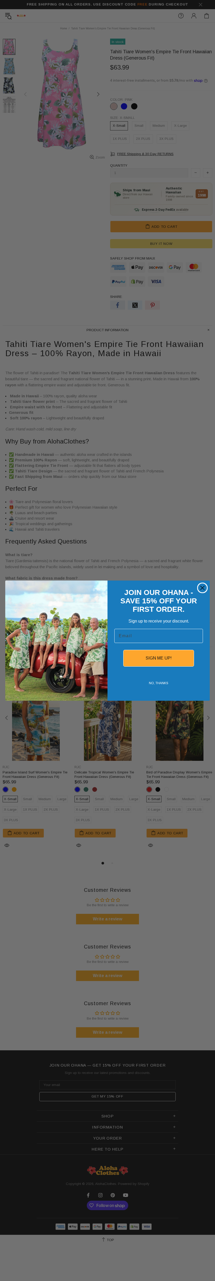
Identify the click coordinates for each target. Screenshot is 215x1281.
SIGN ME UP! (159, 658)
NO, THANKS (158, 683)
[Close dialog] (202, 588)
